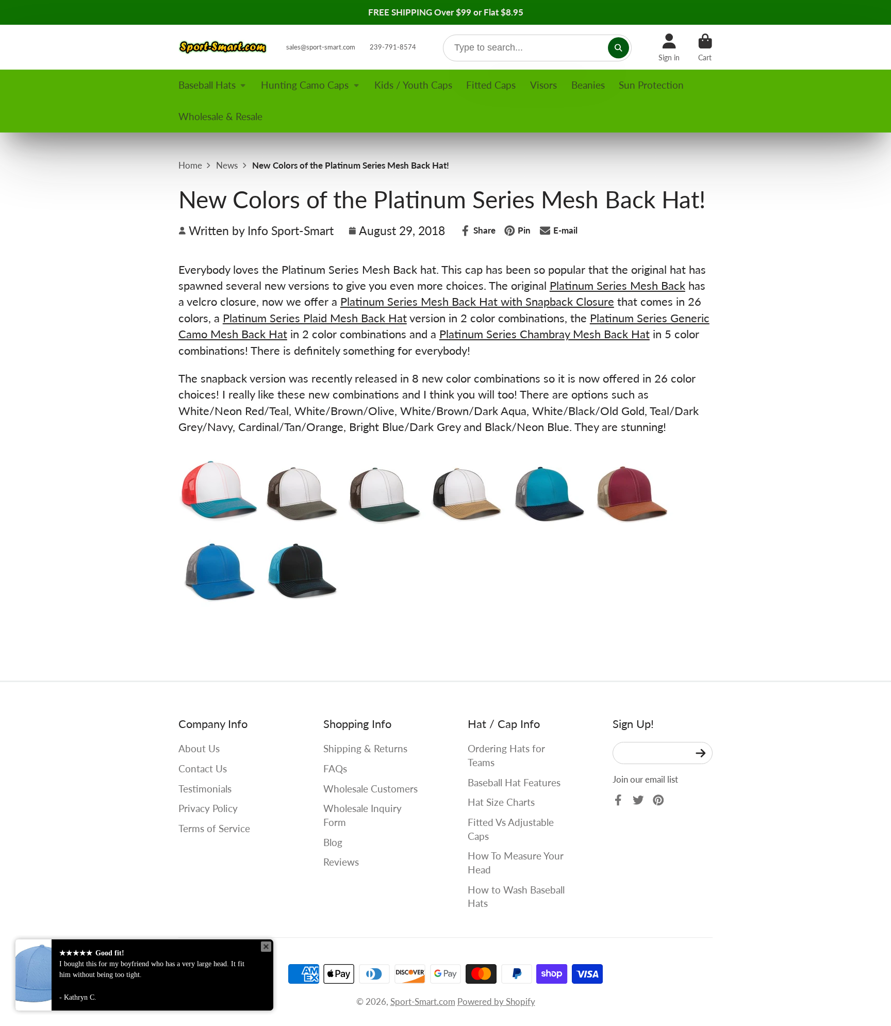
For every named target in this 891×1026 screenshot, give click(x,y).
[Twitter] (638, 800)
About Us (199, 748)
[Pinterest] (658, 800)
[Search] (618, 47)
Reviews (341, 862)
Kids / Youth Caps (413, 85)
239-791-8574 (393, 47)
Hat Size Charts (501, 802)
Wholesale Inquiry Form (362, 815)
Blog (332, 842)
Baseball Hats (207, 85)
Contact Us (202, 768)
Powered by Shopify (496, 1001)
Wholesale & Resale (220, 116)
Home (190, 165)
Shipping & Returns (365, 748)
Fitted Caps (491, 85)
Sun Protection (651, 85)
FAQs (335, 768)
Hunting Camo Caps (305, 85)
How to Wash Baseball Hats (516, 896)
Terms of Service (214, 828)
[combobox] (537, 48)
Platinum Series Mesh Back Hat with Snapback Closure (477, 301)
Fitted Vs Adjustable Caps (511, 829)
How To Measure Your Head (516, 862)
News (227, 165)
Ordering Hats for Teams (506, 755)
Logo (223, 47)
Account (669, 47)
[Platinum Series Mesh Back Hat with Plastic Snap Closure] (219, 525)
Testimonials (205, 789)
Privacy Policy (208, 808)
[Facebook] (618, 800)
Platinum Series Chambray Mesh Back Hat (544, 334)
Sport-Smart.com (422, 1001)
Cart (705, 47)
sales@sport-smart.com (320, 47)
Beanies (588, 85)
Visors (543, 85)
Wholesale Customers (370, 789)
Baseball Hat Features (514, 782)
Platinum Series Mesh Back (617, 285)
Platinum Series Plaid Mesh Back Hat (315, 318)
